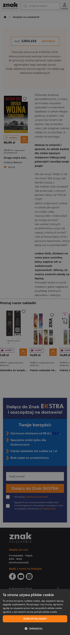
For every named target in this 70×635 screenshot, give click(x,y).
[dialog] (35, 612)
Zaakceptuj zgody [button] (35, 618)
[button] (35, 628)
